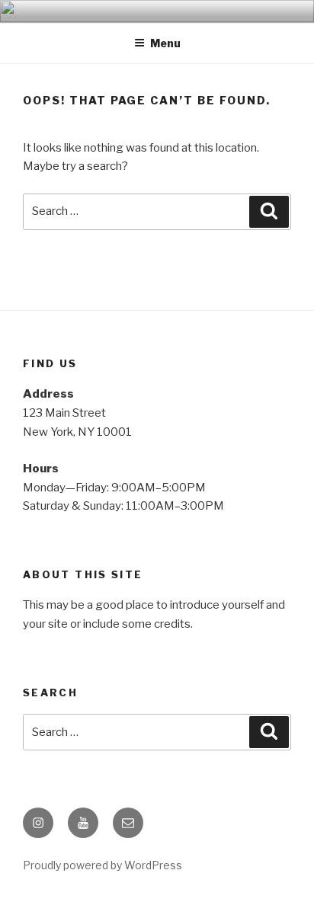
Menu (165, 43)
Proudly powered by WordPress (102, 865)
